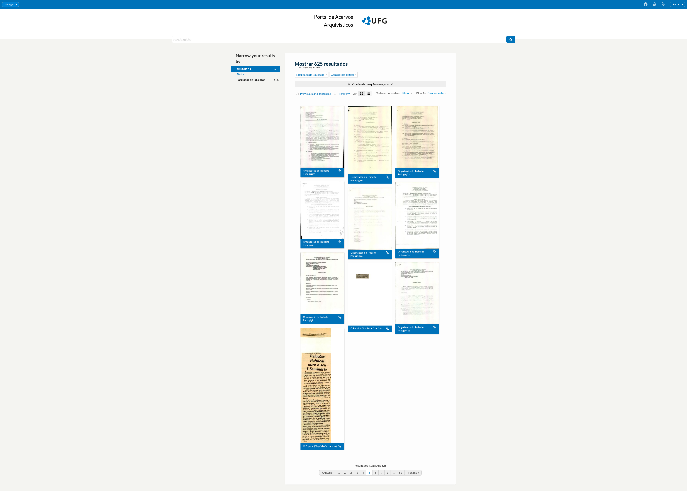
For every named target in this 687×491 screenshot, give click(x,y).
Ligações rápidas (645, 4)
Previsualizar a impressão (315, 93)
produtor (244, 69)
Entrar (676, 4)
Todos (240, 74)
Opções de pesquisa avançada (370, 84)
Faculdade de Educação (251, 79)
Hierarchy (343, 93)
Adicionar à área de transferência (340, 171)
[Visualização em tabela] (368, 93)
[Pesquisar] (510, 39)
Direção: (421, 93)
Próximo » (413, 472)
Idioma (654, 4)
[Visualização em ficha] (361, 93)
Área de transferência (663, 4)
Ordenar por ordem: (388, 93)
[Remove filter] (326, 75)
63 (400, 472)
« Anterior (327, 472)
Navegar (9, 4)
